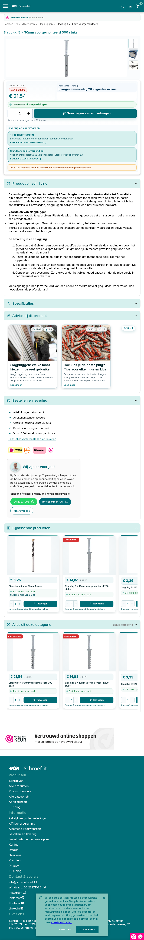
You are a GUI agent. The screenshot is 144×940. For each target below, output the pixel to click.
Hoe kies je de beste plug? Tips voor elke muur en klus (85, 367)
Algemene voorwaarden (25, 829)
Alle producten (19, 786)
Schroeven (16, 780)
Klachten (15, 860)
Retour (13, 850)
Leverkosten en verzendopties (29, 839)
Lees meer (16, 385)
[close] (104, 898)
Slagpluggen (46, 24)
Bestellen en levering (23, 834)
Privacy (14, 865)
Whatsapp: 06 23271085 (25, 887)
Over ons (15, 855)
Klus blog (15, 871)
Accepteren (87, 929)
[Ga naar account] (130, 6)
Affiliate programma (22, 823)
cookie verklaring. (61, 922)
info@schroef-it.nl (52, 501)
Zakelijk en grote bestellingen (28, 818)
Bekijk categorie (123, 624)
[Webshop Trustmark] (57, 739)
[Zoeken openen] (122, 7)
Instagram (15, 892)
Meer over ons (22, 510)
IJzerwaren (28, 24)
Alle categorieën (19, 796)
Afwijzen (65, 929)
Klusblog (14, 807)
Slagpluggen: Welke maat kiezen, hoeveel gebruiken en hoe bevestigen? (30, 368)
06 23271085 (21, 501)
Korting (13, 844)
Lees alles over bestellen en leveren (32, 439)
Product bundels (20, 791)
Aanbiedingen (18, 802)
